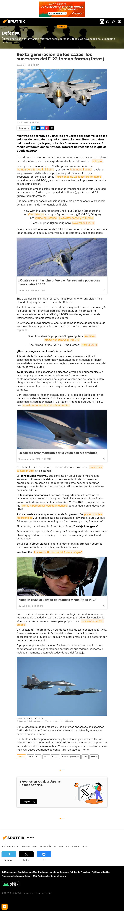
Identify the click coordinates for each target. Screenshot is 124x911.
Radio (85, 846)
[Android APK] (10, 884)
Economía (45, 846)
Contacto (64, 872)
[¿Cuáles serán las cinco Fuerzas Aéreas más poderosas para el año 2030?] (62, 257)
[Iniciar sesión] (107, 22)
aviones (55, 757)
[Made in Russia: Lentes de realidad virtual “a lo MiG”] (62, 576)
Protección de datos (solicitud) (16, 876)
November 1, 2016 (83, 223)
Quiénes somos (9, 872)
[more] (104, 290)
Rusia (85, 757)
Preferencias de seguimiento (52, 876)
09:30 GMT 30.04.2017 (28, 65)
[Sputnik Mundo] (15, 24)
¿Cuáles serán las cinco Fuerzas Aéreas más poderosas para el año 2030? (59, 282)
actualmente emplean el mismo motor (46, 405)
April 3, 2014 (89, 345)
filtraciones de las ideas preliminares (78, 176)
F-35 (38, 757)
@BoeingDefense (46, 218)
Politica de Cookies (101, 872)
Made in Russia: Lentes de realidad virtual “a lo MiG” (57, 600)
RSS (35, 876)
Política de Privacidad (80, 872)
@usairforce (36, 214)
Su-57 (46, 757)
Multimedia (72, 846)
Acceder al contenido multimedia (59, 721)
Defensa (21, 757)
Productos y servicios (48, 872)
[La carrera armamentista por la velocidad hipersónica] (62, 429)
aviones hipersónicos (70, 757)
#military (90, 336)
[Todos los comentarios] (5, 907)
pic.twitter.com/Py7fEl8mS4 (76, 218)
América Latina (10, 846)
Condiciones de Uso (27, 872)
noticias (94, 757)
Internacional (29, 846)
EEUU (30, 757)
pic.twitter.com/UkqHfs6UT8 (62, 340)
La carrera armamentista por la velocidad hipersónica (57, 453)
